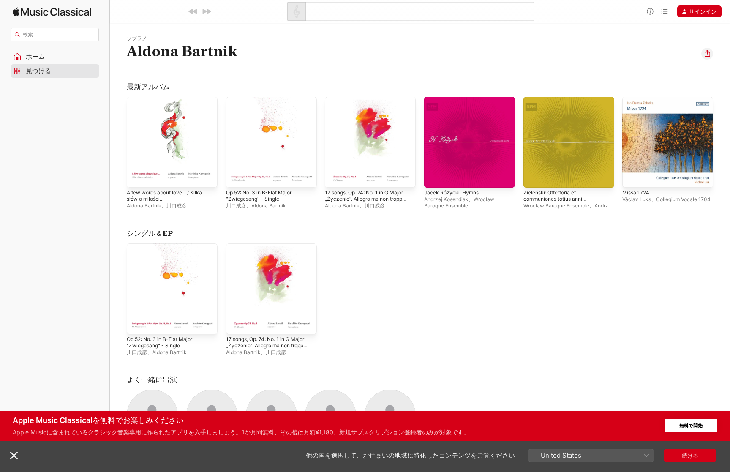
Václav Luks (636, 199)
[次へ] (206, 11)
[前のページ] (118, 142)
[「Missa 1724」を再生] (632, 177)
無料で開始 (691, 426)
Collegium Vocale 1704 (683, 199)
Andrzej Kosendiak (446, 199)
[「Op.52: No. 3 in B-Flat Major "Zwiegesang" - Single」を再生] (236, 177)
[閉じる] (14, 455)
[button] (55, 56)
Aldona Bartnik (144, 205)
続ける (690, 455)
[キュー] (664, 11)
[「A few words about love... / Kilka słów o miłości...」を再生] (137, 177)
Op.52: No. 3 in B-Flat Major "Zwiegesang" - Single (263, 103)
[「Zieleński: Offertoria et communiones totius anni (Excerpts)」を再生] (534, 177)
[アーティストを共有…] (707, 54)
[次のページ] (721, 142)
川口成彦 (176, 205)
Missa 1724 (636, 100)
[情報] (650, 11)
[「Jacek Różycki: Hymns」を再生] (434, 177)
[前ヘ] (193, 11)
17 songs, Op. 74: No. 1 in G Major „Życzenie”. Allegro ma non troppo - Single (370, 107)
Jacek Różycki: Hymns (453, 100)
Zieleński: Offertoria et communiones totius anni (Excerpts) (556, 107)
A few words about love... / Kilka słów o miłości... (169, 103)
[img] (52, 11)
